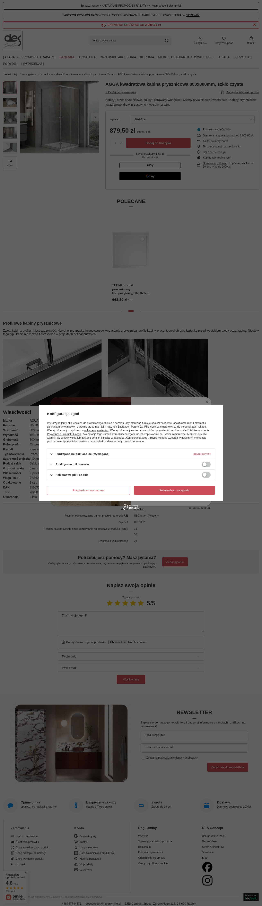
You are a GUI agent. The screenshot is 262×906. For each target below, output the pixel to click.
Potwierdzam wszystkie (174, 490)
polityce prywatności (96, 430)
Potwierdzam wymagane (88, 490)
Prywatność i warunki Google (64, 434)
